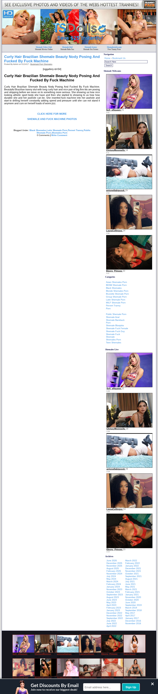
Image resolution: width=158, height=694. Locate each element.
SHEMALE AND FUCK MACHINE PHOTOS (52, 119)
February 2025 (113, 571)
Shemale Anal (112, 317)
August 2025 (112, 568)
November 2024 (114, 573)
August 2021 (131, 579)
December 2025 (114, 563)
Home (107, 58)
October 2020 (132, 600)
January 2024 (113, 586)
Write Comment (59, 135)
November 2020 (133, 597)
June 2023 (111, 600)
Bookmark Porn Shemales (41, 64)
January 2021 (132, 594)
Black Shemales (37, 130)
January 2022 (132, 566)
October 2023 (113, 592)
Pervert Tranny (75, 130)
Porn (108, 308)
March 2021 (131, 589)
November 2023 (114, 589)
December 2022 (114, 613)
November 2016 (133, 623)
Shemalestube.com (114, 47)
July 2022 (111, 621)
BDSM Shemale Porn (116, 285)
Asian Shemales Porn (116, 282)
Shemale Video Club (44, 47)
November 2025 (114, 566)
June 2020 (130, 602)
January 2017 (132, 618)
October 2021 (132, 573)
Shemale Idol (67, 47)
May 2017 (130, 613)
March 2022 (131, 560)
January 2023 (113, 610)
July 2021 (130, 581)
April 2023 (111, 605)
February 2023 (113, 607)
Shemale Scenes (91, 47)
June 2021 (130, 584)
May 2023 (111, 602)
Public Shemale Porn (116, 314)
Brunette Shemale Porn (117, 294)
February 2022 (132, 563)
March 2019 (131, 607)
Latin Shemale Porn (57, 130)
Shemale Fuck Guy (115, 331)
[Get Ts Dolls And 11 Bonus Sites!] (79, 43)
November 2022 (114, 615)
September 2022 (114, 618)
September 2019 (133, 605)
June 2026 (111, 560)
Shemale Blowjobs (115, 325)
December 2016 (133, 621)
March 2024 (112, 581)
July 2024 (111, 576)
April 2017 (130, 615)
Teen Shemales (113, 342)
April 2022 (111, 626)
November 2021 (133, 571)
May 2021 (130, 586)
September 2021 (133, 576)
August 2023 (112, 597)
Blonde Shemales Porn (117, 291)
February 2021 (132, 592)
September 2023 (114, 594)
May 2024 (111, 579)
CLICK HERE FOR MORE (52, 114)
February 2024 (113, 584)
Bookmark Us (118, 58)
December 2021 (133, 568)
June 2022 (111, 623)
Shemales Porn (59, 132)
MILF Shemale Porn (116, 302)
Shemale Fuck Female (117, 328)
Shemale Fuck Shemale (113, 335)
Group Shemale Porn (116, 297)
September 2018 (133, 610)
